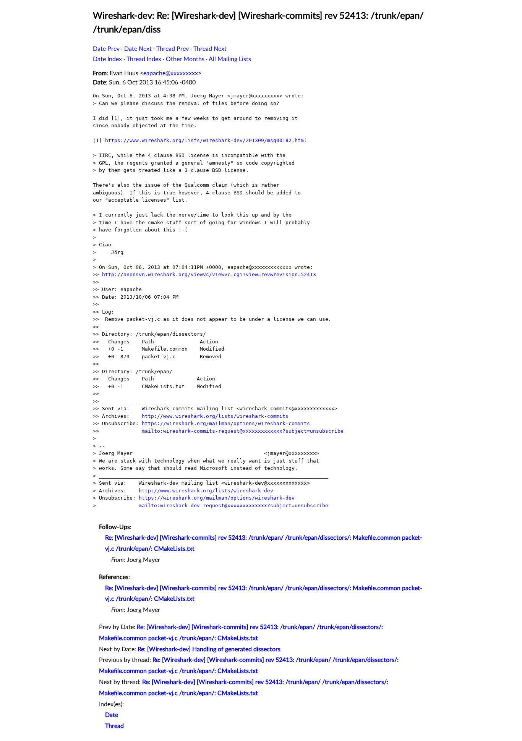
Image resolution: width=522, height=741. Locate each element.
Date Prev (106, 49)
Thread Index (143, 59)
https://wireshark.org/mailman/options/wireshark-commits (226, 423)
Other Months (185, 59)
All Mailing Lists (230, 59)
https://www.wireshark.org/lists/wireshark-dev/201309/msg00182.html (206, 140)
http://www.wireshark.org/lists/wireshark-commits (215, 416)
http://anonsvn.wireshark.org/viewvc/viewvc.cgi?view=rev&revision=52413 (209, 274)
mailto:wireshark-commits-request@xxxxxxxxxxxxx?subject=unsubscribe (243, 431)
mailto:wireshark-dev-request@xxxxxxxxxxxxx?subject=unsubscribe (233, 505)
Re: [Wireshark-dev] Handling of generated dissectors (209, 649)
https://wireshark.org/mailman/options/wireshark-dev (217, 498)
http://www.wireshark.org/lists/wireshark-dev (206, 490)
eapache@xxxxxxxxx (170, 73)
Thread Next (210, 49)
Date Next (138, 49)
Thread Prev (172, 49)
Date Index (107, 59)
